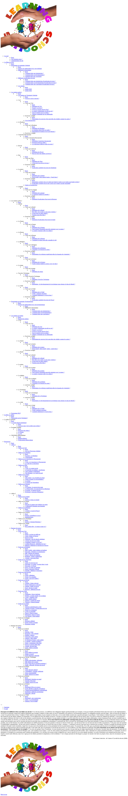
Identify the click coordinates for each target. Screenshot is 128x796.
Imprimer (6, 707)
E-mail (6, 709)
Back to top (4, 794)
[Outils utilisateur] (1, 704)
